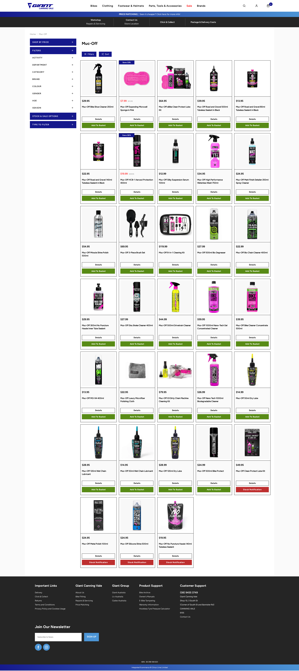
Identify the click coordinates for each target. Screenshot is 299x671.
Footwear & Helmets (131, 6)
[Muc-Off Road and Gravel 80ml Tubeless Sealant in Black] (252, 78)
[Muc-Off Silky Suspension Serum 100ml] (175, 151)
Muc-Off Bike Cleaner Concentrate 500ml (252, 327)
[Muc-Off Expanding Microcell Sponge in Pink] (137, 78)
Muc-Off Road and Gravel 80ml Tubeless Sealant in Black (250, 108)
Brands (201, 6)
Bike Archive (144, 592)
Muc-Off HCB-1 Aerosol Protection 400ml (136, 181)
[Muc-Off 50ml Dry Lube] (252, 370)
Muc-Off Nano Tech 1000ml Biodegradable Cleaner (210, 400)
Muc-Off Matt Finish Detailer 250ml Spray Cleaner (252, 181)
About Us (80, 592)
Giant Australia (119, 592)
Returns (38, 600)
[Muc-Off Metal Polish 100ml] (98, 515)
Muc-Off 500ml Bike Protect (210, 471)
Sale (189, 6)
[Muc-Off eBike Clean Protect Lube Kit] (175, 78)
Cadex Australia (119, 600)
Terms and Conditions (45, 604)
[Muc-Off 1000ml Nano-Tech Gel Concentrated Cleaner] (214, 297)
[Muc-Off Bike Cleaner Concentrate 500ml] (252, 297)
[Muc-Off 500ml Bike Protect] (214, 442)
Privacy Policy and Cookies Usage (50, 609)
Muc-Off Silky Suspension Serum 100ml (174, 181)
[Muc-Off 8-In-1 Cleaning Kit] (175, 224)
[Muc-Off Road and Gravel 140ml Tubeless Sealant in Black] (98, 151)
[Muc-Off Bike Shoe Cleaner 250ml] (98, 78)
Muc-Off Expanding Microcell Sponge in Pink (133, 108)
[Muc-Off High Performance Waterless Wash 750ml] (214, 151)
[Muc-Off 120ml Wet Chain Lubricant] (98, 442)
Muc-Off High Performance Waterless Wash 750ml (210, 181)
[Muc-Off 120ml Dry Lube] (175, 442)
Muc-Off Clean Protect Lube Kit (250, 471)
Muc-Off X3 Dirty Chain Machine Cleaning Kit (173, 400)
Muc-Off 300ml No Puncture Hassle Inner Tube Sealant (95, 327)
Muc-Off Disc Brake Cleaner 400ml (136, 325)
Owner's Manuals (146, 596)
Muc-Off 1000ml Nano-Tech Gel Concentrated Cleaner (212, 327)
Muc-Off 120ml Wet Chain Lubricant (94, 472)
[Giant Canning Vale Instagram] (46, 647)
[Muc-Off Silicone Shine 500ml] (137, 515)
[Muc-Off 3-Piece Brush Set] (137, 224)
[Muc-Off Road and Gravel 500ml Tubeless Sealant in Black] (214, 78)
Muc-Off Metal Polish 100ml (95, 543)
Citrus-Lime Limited (160, 667)
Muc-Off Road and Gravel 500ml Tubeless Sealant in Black (212, 108)
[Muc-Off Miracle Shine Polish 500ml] (98, 224)
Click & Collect (41, 596)
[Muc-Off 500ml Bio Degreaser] (214, 224)
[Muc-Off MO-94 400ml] (98, 370)
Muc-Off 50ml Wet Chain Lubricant (136, 471)
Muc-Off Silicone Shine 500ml (134, 543)
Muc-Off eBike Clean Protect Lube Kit (174, 108)
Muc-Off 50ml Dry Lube (247, 398)
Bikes (93, 6)
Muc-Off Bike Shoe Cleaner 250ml (97, 106)
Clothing (107, 6)
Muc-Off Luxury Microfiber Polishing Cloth (132, 400)
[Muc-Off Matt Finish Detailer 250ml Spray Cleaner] (252, 151)
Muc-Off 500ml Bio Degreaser (211, 252)
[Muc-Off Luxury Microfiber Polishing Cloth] (137, 370)
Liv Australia (117, 596)
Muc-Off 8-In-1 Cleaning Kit (172, 252)
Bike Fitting (80, 596)
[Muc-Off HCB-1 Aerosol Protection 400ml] (137, 151)
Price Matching (82, 604)
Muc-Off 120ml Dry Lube (170, 471)
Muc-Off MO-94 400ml (93, 398)
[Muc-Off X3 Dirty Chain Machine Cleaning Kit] (175, 370)
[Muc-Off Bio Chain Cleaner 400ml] (252, 224)
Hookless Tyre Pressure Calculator (154, 609)
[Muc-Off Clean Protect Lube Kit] (252, 442)
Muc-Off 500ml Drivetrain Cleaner (175, 325)
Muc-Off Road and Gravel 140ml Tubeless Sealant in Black (97, 181)
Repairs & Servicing (84, 600)
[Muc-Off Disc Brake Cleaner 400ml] (137, 297)
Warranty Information (149, 604)
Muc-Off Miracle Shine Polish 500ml (95, 254)
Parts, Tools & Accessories (165, 6)
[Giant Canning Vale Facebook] (38, 647)
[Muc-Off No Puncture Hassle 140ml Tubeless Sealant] (175, 515)
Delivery (38, 592)
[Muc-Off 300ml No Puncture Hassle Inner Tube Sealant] (98, 297)
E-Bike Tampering (147, 600)
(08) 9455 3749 (189, 592)
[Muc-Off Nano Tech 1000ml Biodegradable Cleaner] (214, 370)
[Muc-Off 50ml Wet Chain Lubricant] (137, 442)
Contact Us (185, 617)
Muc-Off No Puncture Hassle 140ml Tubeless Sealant (175, 545)
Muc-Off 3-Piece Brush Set (132, 252)
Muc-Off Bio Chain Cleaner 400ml (252, 252)
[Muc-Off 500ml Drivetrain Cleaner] (175, 297)
